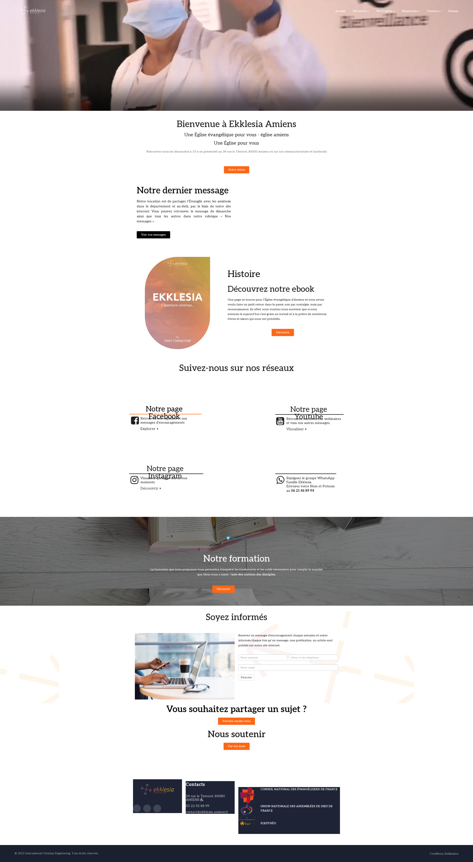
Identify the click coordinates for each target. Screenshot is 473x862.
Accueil (340, 11)
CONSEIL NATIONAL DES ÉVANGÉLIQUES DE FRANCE (299, 789)
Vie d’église (384, 11)
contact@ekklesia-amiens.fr (207, 812)
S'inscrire (246, 677)
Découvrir (359, 11)
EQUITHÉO (268, 823)
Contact (432, 11)
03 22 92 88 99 (197, 806)
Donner (453, 11)
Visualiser (295, 429)
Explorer (148, 429)
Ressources (409, 11)
